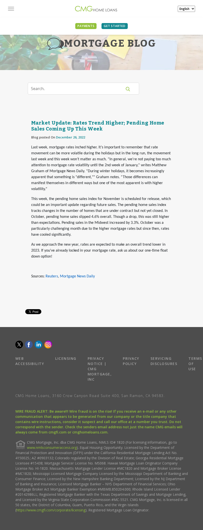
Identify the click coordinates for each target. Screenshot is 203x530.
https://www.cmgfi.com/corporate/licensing (50, 510)
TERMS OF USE (195, 363)
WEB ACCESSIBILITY (29, 361)
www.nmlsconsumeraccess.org (52, 447)
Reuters (52, 276)
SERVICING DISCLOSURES (164, 361)
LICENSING (65, 358)
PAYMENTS (85, 26)
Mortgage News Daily (77, 276)
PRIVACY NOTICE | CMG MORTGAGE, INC (100, 369)
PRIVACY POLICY (131, 361)
